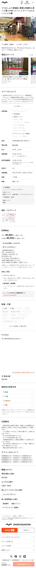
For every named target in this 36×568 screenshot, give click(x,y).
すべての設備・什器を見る (17, 326)
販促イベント (16, 503)
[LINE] (24, 556)
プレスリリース (27, 560)
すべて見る (17, 106)
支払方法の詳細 (9, 295)
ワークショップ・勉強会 (10, 507)
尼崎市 (12, 44)
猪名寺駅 (15, 145)
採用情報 (15, 560)
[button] (18, 29)
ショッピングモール (9, 494)
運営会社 (5, 560)
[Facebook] (15, 556)
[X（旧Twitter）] (11, 556)
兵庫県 (6, 44)
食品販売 (5, 503)
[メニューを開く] (32, 2)
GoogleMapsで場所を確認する (22, 372)
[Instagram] (20, 556)
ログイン (26, 530)
